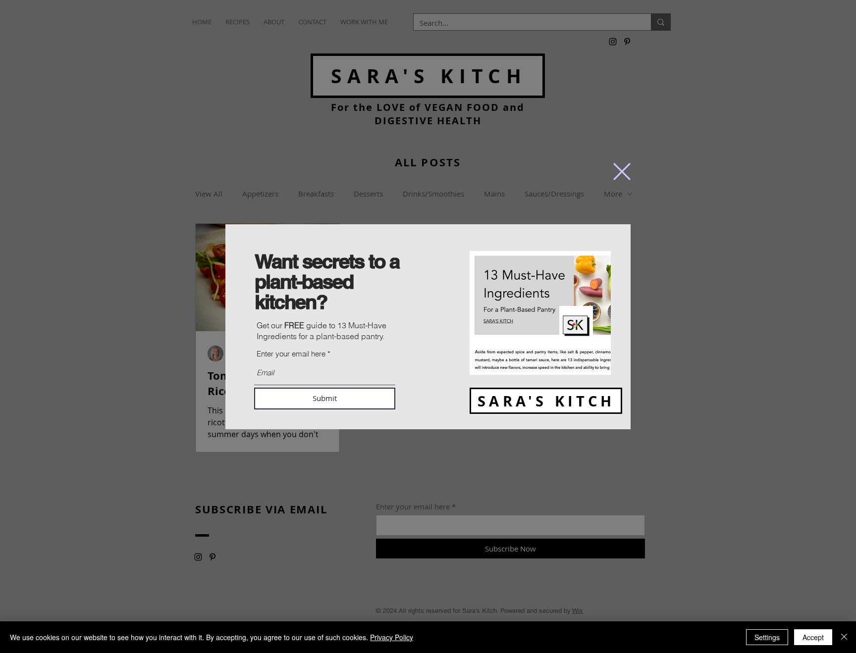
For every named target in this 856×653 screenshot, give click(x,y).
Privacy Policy (391, 637)
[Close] (844, 637)
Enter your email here (291, 353)
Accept (813, 637)
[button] (622, 171)
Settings (767, 637)
